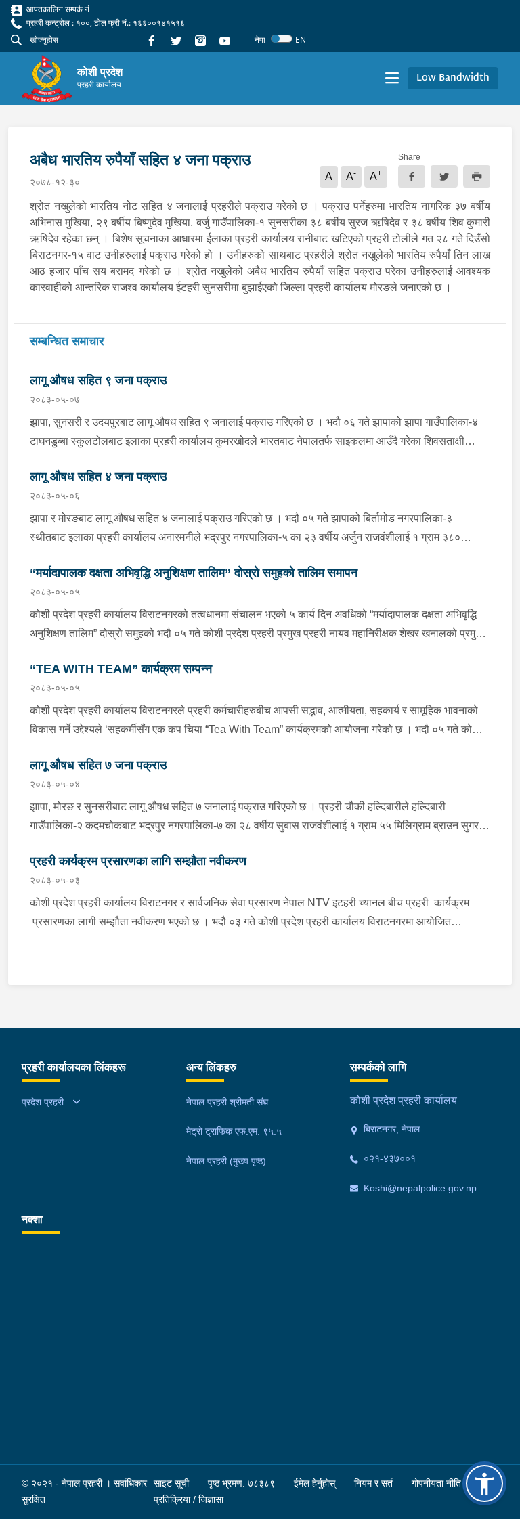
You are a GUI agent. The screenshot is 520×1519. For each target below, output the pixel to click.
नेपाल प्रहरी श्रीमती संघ (227, 1102)
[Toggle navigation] (392, 78)
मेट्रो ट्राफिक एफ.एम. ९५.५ (234, 1131)
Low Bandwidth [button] (453, 78)
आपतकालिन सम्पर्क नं (56, 9)
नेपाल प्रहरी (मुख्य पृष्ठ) (226, 1160)
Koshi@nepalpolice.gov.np (419, 1188)
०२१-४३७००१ (388, 1158)
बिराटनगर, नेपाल (390, 1129)
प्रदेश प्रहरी (43, 1102)
